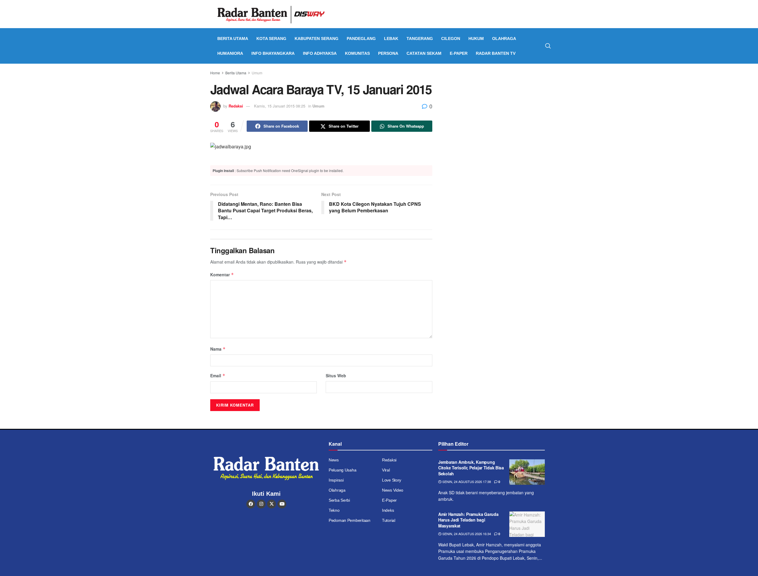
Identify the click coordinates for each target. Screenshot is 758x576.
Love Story (391, 480)
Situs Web (336, 375)
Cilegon (450, 38)
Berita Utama (232, 38)
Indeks (388, 510)
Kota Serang (271, 38)
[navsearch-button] (548, 46)
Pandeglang (361, 38)
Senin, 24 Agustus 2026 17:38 (466, 481)
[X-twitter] (271, 504)
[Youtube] (281, 504)
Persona (388, 53)
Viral (386, 470)
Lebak (391, 38)
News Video (392, 490)
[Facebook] (250, 504)
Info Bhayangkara (273, 53)
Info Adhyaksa (320, 53)
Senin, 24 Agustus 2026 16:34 (466, 533)
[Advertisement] (497, 114)
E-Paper (459, 53)
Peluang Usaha (342, 470)
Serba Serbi (339, 500)
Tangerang (420, 38)
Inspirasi (336, 480)
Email (217, 375)
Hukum (476, 38)
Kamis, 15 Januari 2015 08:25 (279, 106)
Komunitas (357, 53)
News (334, 460)
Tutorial (388, 520)
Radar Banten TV (495, 53)
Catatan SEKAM (424, 53)
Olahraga (504, 38)
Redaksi (236, 106)
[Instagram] (261, 504)
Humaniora (230, 53)
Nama (218, 349)
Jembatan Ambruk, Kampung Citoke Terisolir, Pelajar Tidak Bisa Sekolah (471, 467)
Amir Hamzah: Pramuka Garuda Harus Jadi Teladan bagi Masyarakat (468, 520)
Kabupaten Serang (316, 38)
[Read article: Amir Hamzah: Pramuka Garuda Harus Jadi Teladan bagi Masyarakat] (527, 524)
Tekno (334, 510)
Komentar (222, 274)
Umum (257, 72)
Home (215, 72)
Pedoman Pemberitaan (349, 520)
